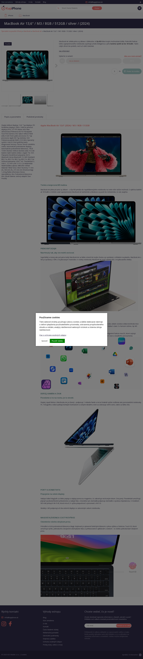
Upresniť (44, 341)
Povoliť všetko (57, 341)
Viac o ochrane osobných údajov (52, 335)
